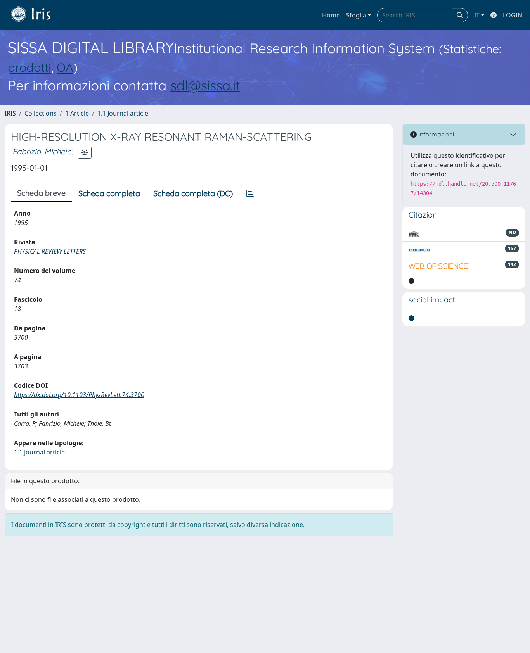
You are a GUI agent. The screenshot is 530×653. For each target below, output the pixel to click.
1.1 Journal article (122, 113)
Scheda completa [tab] (109, 193)
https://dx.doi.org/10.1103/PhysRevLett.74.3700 (79, 394)
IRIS (10, 113)
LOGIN (512, 15)
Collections (40, 113)
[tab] (249, 193)
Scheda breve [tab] (41, 193)
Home (331, 15)
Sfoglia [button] (356, 15)
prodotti (29, 67)
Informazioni (435, 134)
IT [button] (477, 15)
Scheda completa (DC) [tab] (193, 193)
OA (65, 67)
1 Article (77, 113)
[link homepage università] (36, 15)
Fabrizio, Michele (41, 151)
